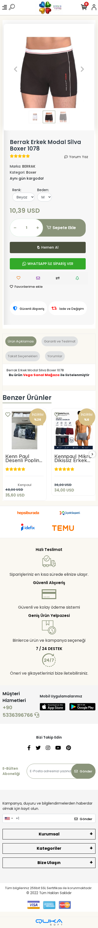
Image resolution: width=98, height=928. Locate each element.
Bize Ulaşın (49, 863)
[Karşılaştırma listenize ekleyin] (59, 278)
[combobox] (8, 818)
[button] (16, 69)
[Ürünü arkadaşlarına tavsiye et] (39, 278)
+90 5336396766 (18, 711)
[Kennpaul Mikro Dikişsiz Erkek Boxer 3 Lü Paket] (73, 430)
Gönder (86, 771)
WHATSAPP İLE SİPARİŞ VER (50, 263)
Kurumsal (49, 834)
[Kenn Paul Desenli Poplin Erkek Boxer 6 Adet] (24, 430)
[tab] (20, 341)
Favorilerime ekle (28, 286)
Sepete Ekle (64, 228)
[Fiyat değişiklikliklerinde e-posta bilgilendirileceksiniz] (78, 278)
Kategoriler (49, 848)
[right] (92, 454)
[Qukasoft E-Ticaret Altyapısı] (49, 922)
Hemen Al (50, 247)
